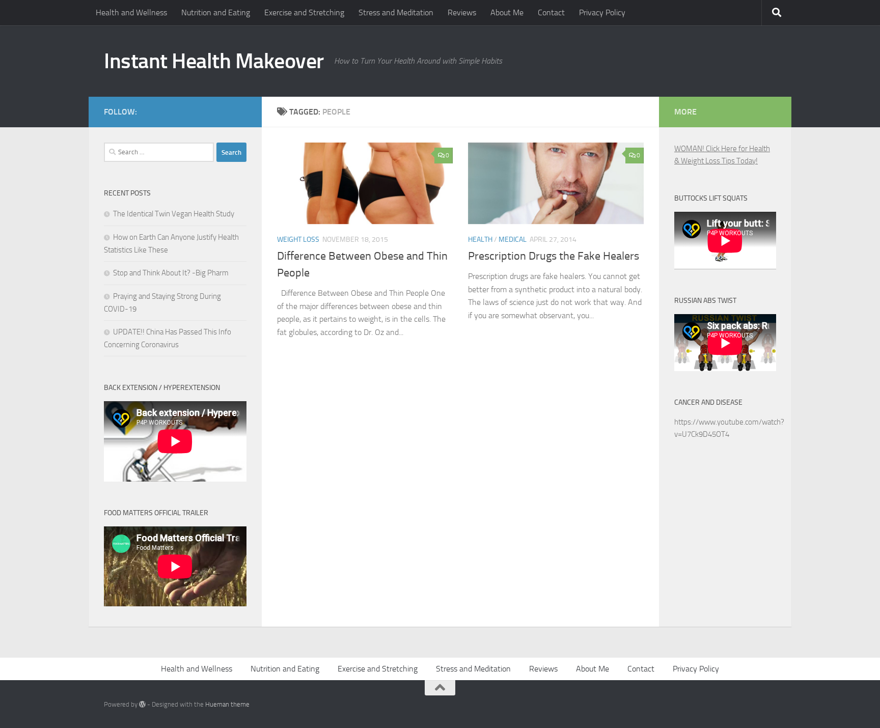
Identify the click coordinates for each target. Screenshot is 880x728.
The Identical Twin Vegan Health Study (173, 213)
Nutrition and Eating (215, 12)
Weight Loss (298, 239)
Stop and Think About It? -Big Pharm (171, 272)
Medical (513, 239)
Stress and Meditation (396, 12)
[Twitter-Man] (224, 110)
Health (480, 239)
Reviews (462, 12)
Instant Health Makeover (214, 61)
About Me (507, 12)
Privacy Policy (602, 12)
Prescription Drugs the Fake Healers (553, 256)
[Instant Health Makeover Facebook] (240, 110)
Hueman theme (227, 704)
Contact (551, 12)
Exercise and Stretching (304, 12)
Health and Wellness (131, 12)
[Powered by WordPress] (142, 704)
